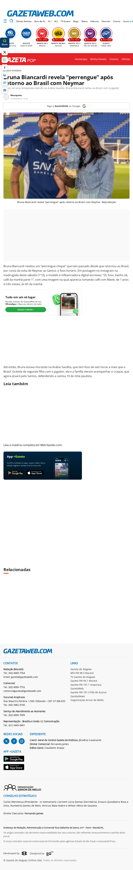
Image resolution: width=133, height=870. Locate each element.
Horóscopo (81, 59)
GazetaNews (77, 696)
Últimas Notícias (24, 21)
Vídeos (84, 21)
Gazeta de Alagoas (81, 669)
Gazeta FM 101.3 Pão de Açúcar (88, 692)
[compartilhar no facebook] (5, 67)
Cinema (116, 21)
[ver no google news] (5, 90)
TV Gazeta (65, 21)
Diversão (106, 21)
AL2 (56, 21)
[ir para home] (40, 13)
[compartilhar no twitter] (5, 52)
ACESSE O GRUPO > (25, 309)
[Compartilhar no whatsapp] (5, 60)
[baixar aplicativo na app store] (35, 473)
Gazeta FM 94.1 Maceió (83, 680)
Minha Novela (98, 59)
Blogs (75, 21)
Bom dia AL (39, 21)
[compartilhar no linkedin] (5, 75)
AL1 (50, 21)
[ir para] (14, 759)
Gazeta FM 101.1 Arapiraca (85, 684)
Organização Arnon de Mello (87, 700)
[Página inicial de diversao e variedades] (18, 60)
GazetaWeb (77, 688)
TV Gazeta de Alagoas (82, 677)
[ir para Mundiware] (15, 853)
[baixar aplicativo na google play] (15, 473)
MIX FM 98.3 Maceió (82, 673)
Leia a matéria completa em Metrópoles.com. (33, 445)
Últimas (125, 59)
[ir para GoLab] (41, 853)
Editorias (94, 21)
